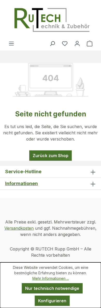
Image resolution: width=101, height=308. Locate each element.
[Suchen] (52, 43)
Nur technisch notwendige (52, 288)
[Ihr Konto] (77, 43)
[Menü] (11, 43)
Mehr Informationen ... (50, 278)
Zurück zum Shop (50, 155)
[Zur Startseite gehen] (52, 20)
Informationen (21, 183)
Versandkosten (19, 228)
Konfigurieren (52, 300)
